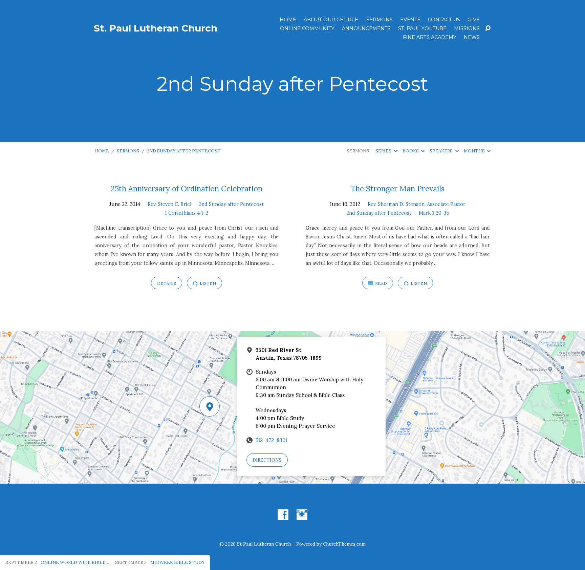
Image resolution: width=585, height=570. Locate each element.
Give (474, 19)
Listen (207, 283)
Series (383, 151)
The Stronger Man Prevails (398, 188)
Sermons (379, 19)
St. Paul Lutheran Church (155, 28)
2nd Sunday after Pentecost (184, 151)
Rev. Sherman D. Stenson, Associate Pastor (416, 204)
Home (288, 19)
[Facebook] (283, 514)
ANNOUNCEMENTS (366, 28)
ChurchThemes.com (344, 544)
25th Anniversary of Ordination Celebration (186, 188)
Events (410, 19)
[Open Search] (488, 28)
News (472, 37)
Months (475, 151)
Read (380, 283)
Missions (467, 28)
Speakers (442, 151)
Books (411, 151)
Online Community (307, 28)
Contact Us (444, 19)
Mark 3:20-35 (434, 213)
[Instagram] (302, 514)
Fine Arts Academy (429, 37)
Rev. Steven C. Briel (169, 204)
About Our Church (331, 19)
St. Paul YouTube (422, 28)
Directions (267, 460)
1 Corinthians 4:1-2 (186, 213)
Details (166, 283)
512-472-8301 (271, 440)
